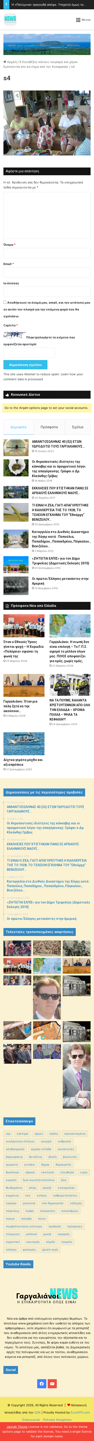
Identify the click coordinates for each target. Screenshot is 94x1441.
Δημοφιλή (18, 427)
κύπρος (42, 1195)
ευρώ (83, 1172)
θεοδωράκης (14, 1187)
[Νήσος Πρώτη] (47, 44)
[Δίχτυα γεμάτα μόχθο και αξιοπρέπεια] (23, 743)
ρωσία (47, 1234)
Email (8, 264)
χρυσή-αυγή (50, 1249)
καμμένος (12, 1195)
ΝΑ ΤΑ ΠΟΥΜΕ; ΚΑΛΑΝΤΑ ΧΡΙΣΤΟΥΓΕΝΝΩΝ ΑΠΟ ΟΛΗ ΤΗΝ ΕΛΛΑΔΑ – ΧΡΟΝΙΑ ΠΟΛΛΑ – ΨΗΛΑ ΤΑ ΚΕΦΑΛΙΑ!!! (70, 709)
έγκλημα (22, 1133)
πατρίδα (26, 1218)
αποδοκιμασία (15, 1149)
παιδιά (30, 1211)
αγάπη (54, 1133)
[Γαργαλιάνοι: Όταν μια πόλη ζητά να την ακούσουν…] (23, 685)
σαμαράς (64, 1234)
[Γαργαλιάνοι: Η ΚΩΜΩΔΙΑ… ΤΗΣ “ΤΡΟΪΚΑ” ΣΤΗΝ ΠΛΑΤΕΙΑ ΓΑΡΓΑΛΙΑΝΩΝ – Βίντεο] (77, 986)
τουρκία (66, 1241)
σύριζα (50, 1241)
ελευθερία (67, 1172)
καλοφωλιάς (66, 1187)
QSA (37, 1412)
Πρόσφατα (49, 427)
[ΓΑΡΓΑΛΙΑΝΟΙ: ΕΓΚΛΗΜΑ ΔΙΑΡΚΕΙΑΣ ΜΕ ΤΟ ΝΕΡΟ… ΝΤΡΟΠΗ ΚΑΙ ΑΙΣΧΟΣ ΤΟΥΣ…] (17, 980)
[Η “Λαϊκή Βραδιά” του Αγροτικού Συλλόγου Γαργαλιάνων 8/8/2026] (17, 948)
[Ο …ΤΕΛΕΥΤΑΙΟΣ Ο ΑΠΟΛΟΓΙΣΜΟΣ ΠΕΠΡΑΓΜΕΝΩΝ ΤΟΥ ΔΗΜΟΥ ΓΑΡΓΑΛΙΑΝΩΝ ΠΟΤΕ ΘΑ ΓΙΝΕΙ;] (77, 1076)
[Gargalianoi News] (10, 19)
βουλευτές (70, 1156)
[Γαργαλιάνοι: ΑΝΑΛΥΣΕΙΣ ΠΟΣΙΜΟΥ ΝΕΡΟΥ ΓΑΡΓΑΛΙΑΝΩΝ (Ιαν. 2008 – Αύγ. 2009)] (47, 1030)
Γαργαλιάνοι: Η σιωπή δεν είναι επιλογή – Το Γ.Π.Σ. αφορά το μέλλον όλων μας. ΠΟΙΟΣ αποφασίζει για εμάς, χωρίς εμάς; (69, 651)
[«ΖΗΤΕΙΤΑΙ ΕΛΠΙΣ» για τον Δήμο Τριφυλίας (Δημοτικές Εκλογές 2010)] (16, 564)
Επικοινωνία (31, 1419)
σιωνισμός (33, 1241)
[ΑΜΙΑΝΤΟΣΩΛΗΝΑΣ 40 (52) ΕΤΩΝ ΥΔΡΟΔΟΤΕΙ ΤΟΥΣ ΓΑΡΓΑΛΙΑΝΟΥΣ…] (16, 447)
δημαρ (45, 1164)
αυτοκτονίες (66, 1149)
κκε (28, 1195)
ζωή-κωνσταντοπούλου (39, 1180)
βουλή (53, 1156)
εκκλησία (47, 1172)
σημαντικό (13, 1241)
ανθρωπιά (64, 1141)
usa (8, 1133)
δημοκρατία (63, 1164)
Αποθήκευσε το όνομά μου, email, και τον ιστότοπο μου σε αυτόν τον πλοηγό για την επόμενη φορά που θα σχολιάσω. (46, 309)
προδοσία (55, 1226)
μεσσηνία (29, 1203)
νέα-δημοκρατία (52, 1203)
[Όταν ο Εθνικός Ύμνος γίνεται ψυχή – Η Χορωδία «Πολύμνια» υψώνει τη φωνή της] (23, 625)
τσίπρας (11, 1249)
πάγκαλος (12, 1211)
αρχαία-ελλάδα (41, 1149)
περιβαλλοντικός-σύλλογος (24, 1226)
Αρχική (11, 62)
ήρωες (39, 1133)
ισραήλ (47, 1187)
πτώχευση (13, 1234)
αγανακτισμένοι (75, 1133)
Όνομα (9, 244)
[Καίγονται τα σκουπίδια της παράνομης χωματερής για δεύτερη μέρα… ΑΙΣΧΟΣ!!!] (17, 1054)
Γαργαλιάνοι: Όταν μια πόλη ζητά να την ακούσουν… (20, 706)
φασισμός (29, 1249)
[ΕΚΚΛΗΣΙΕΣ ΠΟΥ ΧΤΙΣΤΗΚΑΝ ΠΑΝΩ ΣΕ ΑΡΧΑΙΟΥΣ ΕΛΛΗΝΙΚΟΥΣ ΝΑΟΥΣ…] (16, 492)
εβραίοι (30, 1172)
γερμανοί (12, 1164)
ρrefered (31, 1234)
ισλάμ (32, 1187)
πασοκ (10, 1218)
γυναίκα (29, 1164)
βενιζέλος (35, 1156)
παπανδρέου (69, 1211)
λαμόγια (11, 1203)
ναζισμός (76, 1203)
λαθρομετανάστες (65, 1195)
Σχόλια (78, 427)
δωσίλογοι (12, 1172)
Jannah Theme (17, 1426)
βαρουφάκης (14, 1156)
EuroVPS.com (80, 1412)
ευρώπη (11, 1180)
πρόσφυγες (74, 1226)
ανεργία (46, 1141)
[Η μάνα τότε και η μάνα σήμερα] (77, 948)
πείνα (42, 1218)
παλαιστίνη (47, 1211)
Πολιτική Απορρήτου (57, 1419)
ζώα (63, 1180)
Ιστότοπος (11, 283)
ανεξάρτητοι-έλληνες (20, 1141)
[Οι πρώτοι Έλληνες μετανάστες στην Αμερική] (16, 585)
